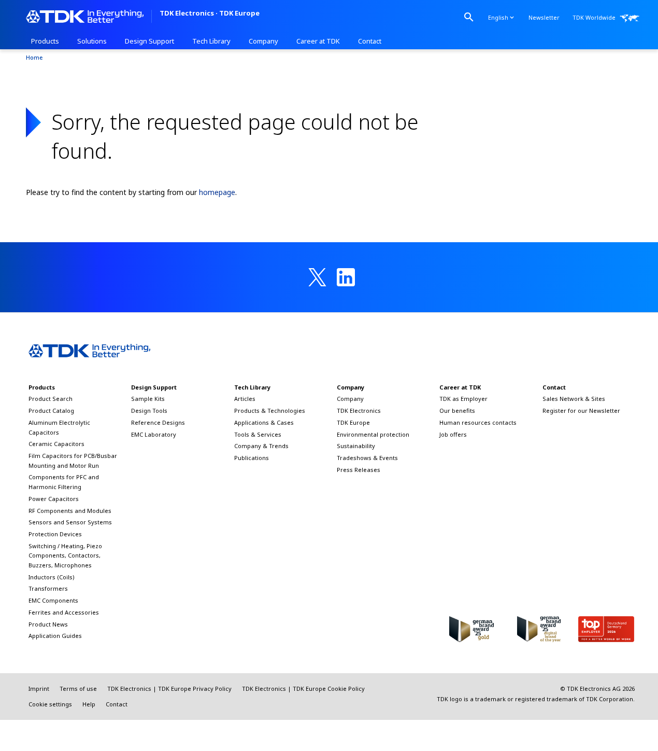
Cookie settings (50, 704)
